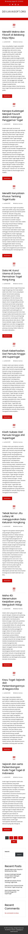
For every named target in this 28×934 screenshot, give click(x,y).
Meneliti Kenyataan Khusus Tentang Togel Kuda (13, 196)
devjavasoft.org (14, 11)
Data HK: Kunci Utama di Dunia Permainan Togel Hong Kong (12, 275)
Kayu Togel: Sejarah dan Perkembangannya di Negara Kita (13, 684)
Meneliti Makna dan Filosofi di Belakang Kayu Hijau (13, 35)
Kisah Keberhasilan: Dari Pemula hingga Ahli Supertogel (13, 354)
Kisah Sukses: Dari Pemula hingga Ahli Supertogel (13, 435)
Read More (7, 96)
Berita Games (19, 42)
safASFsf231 (7, 42)
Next (14, 841)
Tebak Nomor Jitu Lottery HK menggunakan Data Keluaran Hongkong (14, 518)
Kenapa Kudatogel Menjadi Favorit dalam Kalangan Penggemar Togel (13, 115)
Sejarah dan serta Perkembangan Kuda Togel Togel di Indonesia (13, 768)
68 (20, 838)
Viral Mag (18, 929)
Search (7, 851)
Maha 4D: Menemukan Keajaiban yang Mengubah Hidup (12, 600)
